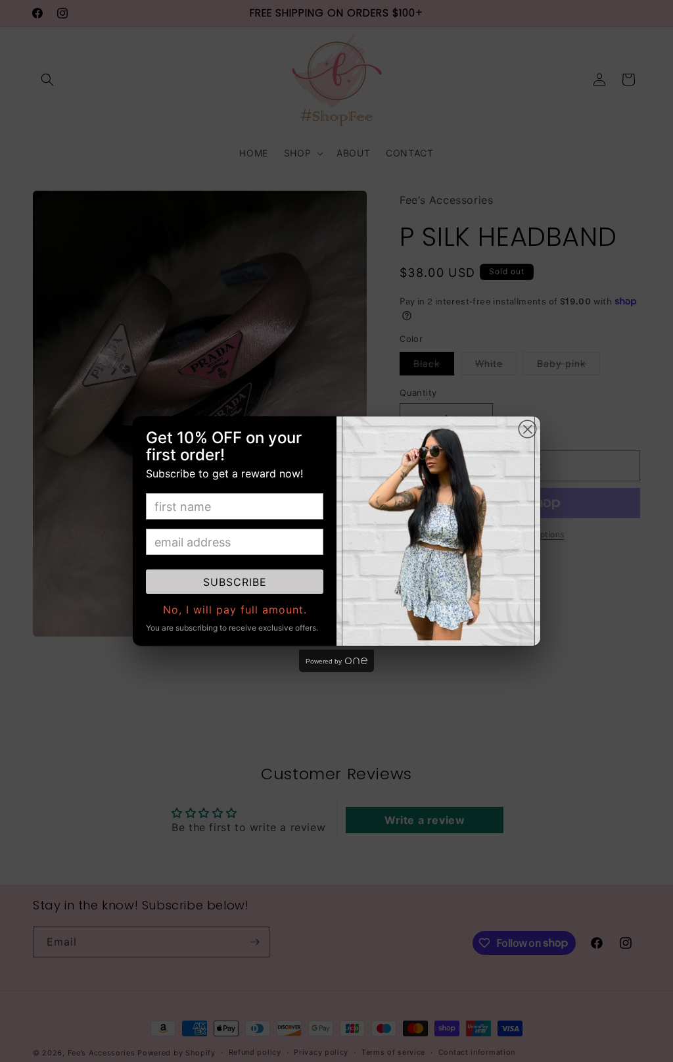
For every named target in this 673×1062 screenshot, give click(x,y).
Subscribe (235, 582)
